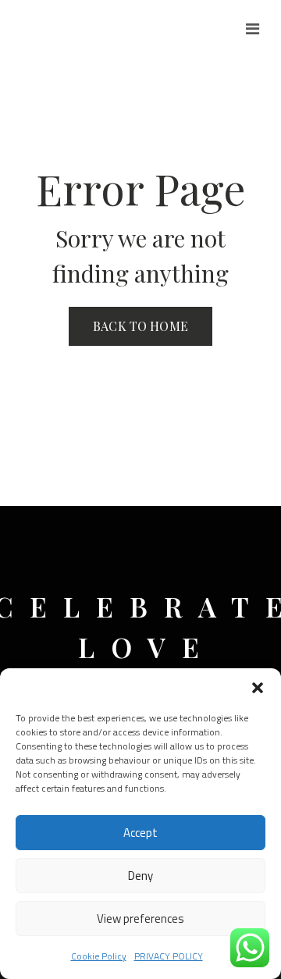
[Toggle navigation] (252, 29)
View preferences (140, 918)
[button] (257, 688)
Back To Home (140, 326)
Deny (140, 876)
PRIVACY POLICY (168, 956)
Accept (140, 833)
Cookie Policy (98, 956)
